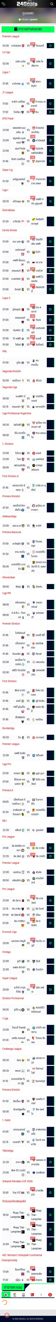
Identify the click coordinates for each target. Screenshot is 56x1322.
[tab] (6, 1294)
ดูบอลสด (28, 13)
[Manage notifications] (6, 1315)
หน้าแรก (24, 19)
